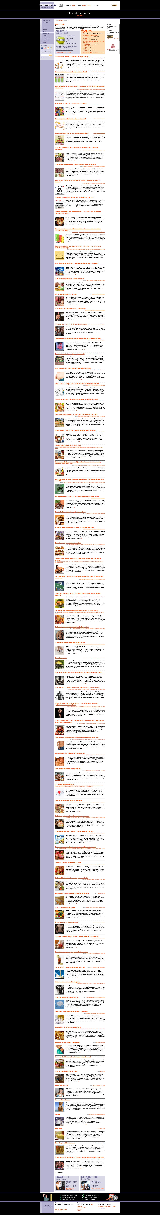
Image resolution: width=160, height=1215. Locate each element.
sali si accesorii (47, 38)
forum (44, 31)
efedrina (88, 997)
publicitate (79, 1209)
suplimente (46, 40)
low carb (98, 118)
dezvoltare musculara (73, 612)
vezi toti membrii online (61, 1209)
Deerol (87, 39)
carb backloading (75, 482)
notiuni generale (70, 35)
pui (91, 848)
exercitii (103, 754)
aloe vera (75, 786)
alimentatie (103, 71)
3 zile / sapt (95, 1186)
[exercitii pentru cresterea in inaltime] (80, 1200)
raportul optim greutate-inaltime (64, 50)
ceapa (94, 1028)
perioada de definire (72, 706)
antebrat (68, 1182)
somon (94, 561)
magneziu (88, 1013)
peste (97, 848)
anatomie (45, 25)
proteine (87, 89)
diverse (45, 29)
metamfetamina (96, 997)
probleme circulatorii (101, 1114)
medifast (88, 879)
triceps (75, 1186)
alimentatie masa (77, 544)
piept (74, 1182)
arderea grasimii (88, 596)
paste (83, 1028)
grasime (94, 89)
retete (87, 513)
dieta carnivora (81, 785)
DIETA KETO (86, 38)
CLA (84, 596)
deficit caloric (92, 385)
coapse (68, 1185)
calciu (101, 967)
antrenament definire (96, 612)
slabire (96, 71)
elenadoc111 (88, 36)
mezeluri (99, 848)
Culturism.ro (60, 20)
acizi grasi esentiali (73, 596)
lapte (91, 967)
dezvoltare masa (75, 232)
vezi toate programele (98, 1188)
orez (85, 1028)
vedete (44, 35)
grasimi (104, 150)
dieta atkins (98, 785)
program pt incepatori (97, 1182)
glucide (91, 89)
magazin (45, 42)
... (78, 67)
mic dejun (89, 465)
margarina (100, 1128)
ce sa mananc (83, 544)
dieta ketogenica (74, 817)
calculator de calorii (71, 43)
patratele (87, 754)
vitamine (103, 739)
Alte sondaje (116, 38)
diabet (93, 1114)
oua (92, 447)
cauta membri (58, 1210)
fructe (101, 447)
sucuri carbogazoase (90, 953)
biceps (68, 1183)
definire (99, 71)
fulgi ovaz (98, 447)
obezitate (96, 953)
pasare (89, 848)
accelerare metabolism (82, 612)
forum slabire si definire (97, 52)
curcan (100, 544)
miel (87, 848)
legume (56, 448)
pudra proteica (98, 513)
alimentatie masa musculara (79, 561)
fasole (91, 1028)
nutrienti (97, 232)
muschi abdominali (82, 754)
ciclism (89, 150)
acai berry (81, 786)
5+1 (93, 879)
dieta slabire (103, 706)
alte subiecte (86, 52)
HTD (92, 1204)
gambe (75, 1181)
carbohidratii (69, 38)
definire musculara (82, 983)
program (91, 689)
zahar (102, 785)
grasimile (68, 41)
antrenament (86, 689)
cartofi (88, 1028)
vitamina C (94, 739)
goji (78, 786)
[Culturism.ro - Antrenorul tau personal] (47, 6)
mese (96, 879)
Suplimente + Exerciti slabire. (90, 35)
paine (81, 1028)
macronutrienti (83, 89)
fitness (44, 27)
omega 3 (94, 447)
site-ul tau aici (102, 1208)
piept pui (103, 544)
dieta (95, 280)
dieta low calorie (74, 785)
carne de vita (90, 561)
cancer (99, 294)
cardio (92, 150)
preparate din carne (66, 848)
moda (87, 786)
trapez (74, 1185)
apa (104, 628)
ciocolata (91, 513)
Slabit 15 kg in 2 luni (88, 45)
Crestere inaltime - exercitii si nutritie (107, 1206)
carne (93, 294)
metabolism (86, 770)
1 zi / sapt (94, 1183)
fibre (62, 786)
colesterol (66, 561)
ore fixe (94, 1085)
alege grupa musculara (70, 1189)
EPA (103, 596)
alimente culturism (100, 561)
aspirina (103, 997)
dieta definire (89, 612)
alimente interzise (100, 628)
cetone (100, 817)
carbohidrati (102, 118)
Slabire (84, 48)
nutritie (83, 739)
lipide (78, 848)
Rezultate (110, 38)
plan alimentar (102, 416)
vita (85, 848)
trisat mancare (65, 612)
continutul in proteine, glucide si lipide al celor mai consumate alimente (66, 46)
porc (83, 848)
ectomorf (103, 689)
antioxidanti (66, 786)
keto (70, 817)
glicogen (103, 723)
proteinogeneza (93, 1013)
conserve (103, 848)
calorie (103, 907)
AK (86, 47)
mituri (91, 754)
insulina (103, 967)
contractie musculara (101, 1013)
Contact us (80, 15)
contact (79, 1210)
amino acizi (88, 723)
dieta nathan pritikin (92, 785)
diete (84, 786)
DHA (104, 596)
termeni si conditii (81, 1207)
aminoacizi (100, 893)
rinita (96, 1114)
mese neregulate (99, 1085)
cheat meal (60, 612)
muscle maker (68, 785)
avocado (87, 739)
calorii (93, 71)
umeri (67, 1186)
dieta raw (86, 785)
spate (74, 1183)
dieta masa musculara (59, 562)
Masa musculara (102, 89)
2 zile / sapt (95, 1185)
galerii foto (46, 33)
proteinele (68, 39)
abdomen (97, 754)
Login (73, 5)
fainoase (96, 1028)
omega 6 (81, 596)
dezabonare (43, 57)
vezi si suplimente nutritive (64, 52)
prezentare (79, 1206)
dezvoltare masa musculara (87, 416)
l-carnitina (94, 983)
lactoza (97, 967)
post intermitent (102, 770)
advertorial (90, 786)
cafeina (100, 997)
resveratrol (70, 786)
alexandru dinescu (61, 785)
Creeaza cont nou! (86, 5)
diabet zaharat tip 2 (101, 953)
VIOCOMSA (88, 44)
